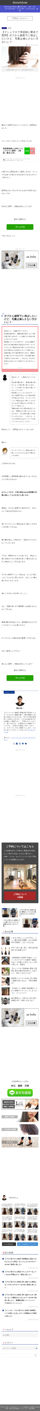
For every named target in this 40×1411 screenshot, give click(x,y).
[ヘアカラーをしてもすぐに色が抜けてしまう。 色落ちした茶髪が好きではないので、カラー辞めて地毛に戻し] (20, 1234)
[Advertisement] (20, 100)
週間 (20, 1086)
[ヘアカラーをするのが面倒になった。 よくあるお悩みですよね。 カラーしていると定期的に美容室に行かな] (20, 1209)
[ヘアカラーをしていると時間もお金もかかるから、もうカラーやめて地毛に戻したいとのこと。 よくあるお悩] (7, 1234)
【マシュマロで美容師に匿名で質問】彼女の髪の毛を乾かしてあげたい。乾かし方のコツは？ (24, 971)
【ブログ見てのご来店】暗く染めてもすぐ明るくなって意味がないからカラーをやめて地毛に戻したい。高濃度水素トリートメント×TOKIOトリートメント (21, 1299)
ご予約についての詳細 (20, 895)
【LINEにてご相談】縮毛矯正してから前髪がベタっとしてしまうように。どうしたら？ (24, 990)
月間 (27, 1086)
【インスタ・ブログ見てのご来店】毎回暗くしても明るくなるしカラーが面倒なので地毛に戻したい (21, 1313)
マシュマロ (20, 227)
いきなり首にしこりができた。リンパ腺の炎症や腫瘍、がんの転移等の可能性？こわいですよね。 (24, 940)
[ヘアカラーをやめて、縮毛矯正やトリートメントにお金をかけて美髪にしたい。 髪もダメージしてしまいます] (32, 1222)
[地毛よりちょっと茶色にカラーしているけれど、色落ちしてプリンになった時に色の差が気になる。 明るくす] (7, 1222)
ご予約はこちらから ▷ (20, 18)
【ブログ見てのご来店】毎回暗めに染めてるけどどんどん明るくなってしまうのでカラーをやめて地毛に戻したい (21, 1261)
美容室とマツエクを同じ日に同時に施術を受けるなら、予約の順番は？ (24, 980)
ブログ (4, 28)
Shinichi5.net (20, 2)
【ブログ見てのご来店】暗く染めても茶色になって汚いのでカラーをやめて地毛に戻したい (21, 1284)
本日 (13, 1086)
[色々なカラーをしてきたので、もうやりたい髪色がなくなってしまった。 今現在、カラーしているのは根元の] (32, 1234)
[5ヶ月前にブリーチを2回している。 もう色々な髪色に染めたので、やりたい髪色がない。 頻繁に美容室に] (20, 1222)
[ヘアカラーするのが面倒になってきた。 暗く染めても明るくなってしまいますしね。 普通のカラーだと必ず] (7, 1209)
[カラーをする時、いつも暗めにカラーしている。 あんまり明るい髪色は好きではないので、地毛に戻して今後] (32, 1209)
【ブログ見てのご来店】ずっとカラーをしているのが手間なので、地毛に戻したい (21, 1273)
